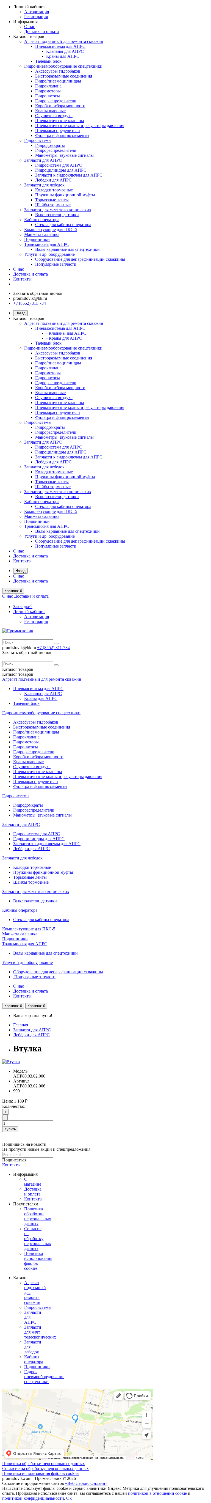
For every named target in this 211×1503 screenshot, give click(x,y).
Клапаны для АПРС (65, 51)
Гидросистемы (37, 140)
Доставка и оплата (41, 31)
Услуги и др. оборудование (49, 254)
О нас (29, 26)
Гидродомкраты (50, 145)
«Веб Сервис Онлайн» (86, 1483)
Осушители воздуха (54, 115)
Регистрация (36, 16)
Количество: (13, 1106)
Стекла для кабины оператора (63, 224)
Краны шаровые (50, 110)
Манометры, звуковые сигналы (64, 155)
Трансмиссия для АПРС (46, 244)
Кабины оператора (41, 219)
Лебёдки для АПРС (53, 180)
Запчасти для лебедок (44, 185)
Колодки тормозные (54, 190)
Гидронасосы (47, 96)
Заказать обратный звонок (37, 293)
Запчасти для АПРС (43, 160)
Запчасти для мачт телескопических (57, 209)
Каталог (17, 674)
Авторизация (36, 11)
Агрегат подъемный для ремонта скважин (63, 41)
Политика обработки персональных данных (37, 1216)
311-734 (53, 647)
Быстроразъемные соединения (63, 76)
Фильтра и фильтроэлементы (62, 135)
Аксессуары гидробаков (57, 71)
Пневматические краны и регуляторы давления (79, 125)
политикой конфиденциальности (33, 1498)
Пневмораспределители (57, 130)
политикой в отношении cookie (157, 1493)
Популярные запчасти (55, 264)
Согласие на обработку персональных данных (37, 1238)
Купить (10, 1129)
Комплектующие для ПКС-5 (50, 229)
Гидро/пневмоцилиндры (58, 81)
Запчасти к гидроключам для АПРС (68, 175)
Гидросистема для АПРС (58, 165)
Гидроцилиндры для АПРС (61, 170)
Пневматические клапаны (59, 120)
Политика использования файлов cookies (40, 1473)
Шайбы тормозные (53, 204)
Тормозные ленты (52, 199)
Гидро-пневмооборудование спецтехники (63, 66)
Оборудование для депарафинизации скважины (80, 259)
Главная (20, 1025)
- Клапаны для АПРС (66, 333)
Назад (20, 313)
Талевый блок (48, 61)
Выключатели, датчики (57, 214)
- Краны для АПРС (64, 338)
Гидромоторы (48, 91)
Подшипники (37, 239)
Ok (69, 1498)
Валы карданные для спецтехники (67, 249)
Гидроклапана (48, 86)
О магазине (32, 1181)
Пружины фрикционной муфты (65, 195)
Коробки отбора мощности (60, 105)
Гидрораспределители (55, 100)
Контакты (22, 279)
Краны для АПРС (62, 56)
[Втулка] (11, 1061)
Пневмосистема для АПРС (60, 46)
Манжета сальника (41, 234)
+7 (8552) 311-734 (29, 303)
